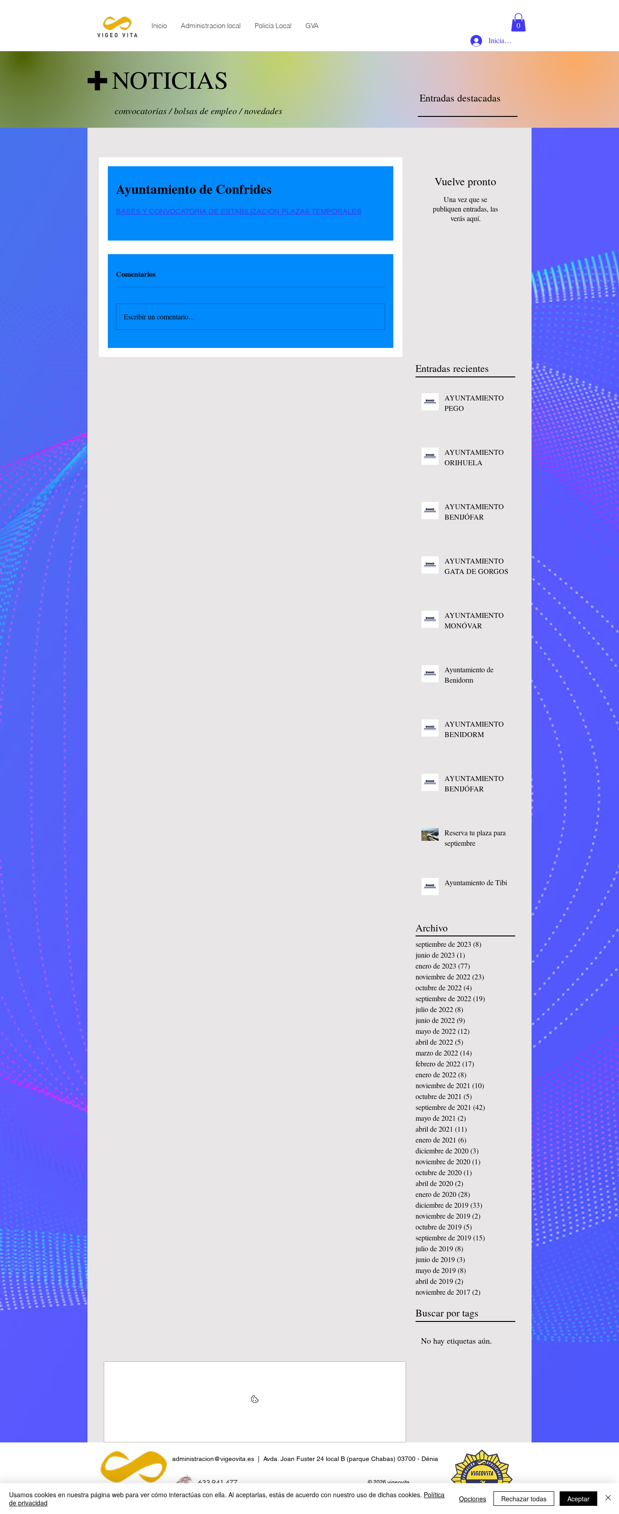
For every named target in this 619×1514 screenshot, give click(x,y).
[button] (518, 22)
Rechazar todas (523, 1498)
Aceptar (578, 1498)
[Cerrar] (608, 1498)
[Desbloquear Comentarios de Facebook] (255, 1402)
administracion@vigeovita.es (213, 1458)
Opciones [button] (472, 1498)
